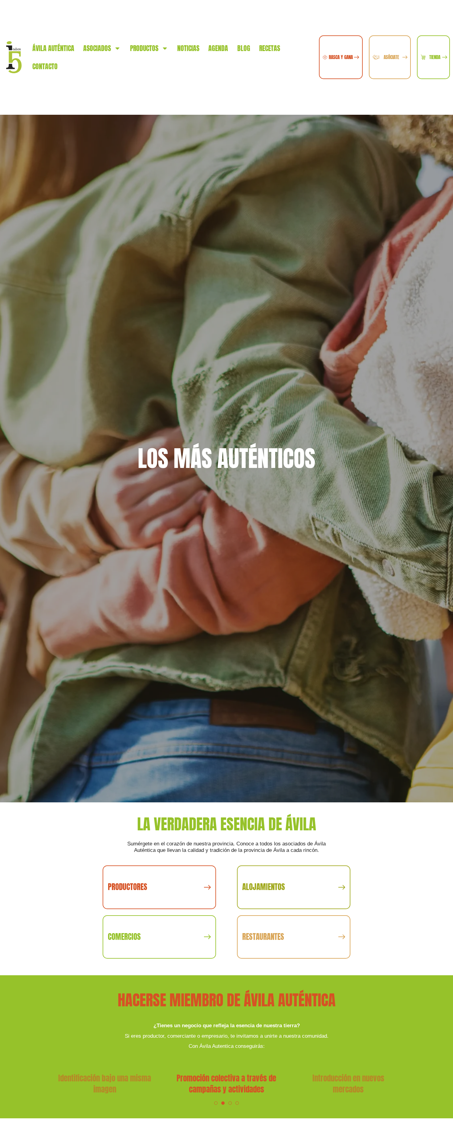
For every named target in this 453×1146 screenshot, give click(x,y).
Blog (243, 48)
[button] (216, 1103)
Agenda (218, 48)
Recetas (269, 48)
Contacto (45, 66)
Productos (144, 48)
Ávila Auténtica (53, 48)
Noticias (188, 48)
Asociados (97, 48)
